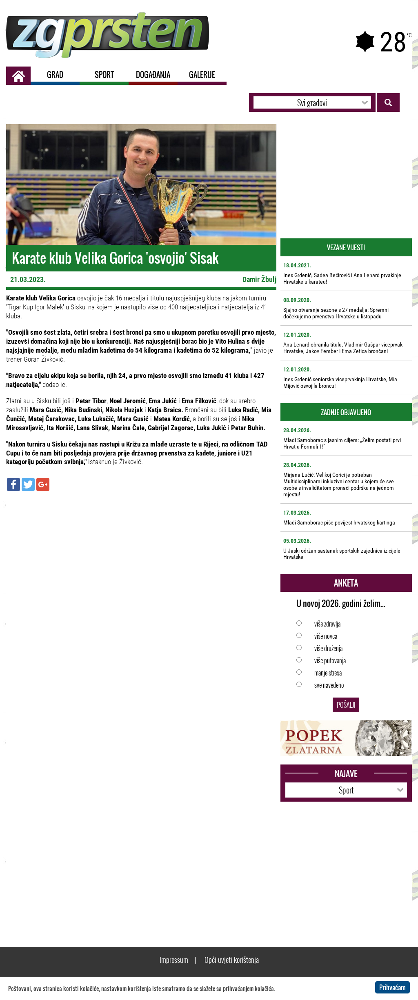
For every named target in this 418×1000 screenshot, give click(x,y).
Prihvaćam (392, 987)
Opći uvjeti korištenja (232, 959)
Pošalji (346, 705)
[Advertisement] (141, 556)
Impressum (174, 959)
